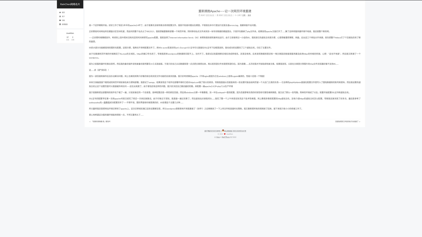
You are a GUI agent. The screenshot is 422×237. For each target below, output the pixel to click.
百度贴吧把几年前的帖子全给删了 (347, 121)
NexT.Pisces (226, 137)
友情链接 (65, 24)
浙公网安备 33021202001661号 (235, 131)
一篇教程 (106, 103)
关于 (63, 16)
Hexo (218, 137)
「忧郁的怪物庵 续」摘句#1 (100, 121)
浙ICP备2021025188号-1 (213, 131)
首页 (63, 12)
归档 (63, 20)
